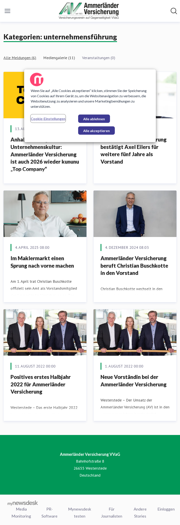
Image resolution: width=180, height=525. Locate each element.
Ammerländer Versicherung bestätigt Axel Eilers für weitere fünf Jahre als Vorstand (134, 150)
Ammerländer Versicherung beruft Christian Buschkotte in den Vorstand (134, 265)
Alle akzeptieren (96, 130)
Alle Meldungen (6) (20, 57)
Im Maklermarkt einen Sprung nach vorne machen (42, 262)
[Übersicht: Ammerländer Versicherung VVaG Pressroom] (89, 11)
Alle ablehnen (94, 119)
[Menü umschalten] (7, 11)
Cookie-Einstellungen (48, 118)
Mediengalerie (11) (59, 57)
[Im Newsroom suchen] (173, 10)
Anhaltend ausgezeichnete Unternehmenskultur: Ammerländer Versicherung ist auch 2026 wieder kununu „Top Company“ (45, 154)
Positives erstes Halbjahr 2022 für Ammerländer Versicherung (41, 384)
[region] (90, 105)
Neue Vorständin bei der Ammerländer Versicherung (134, 380)
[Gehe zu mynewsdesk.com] (22, 503)
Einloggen (166, 509)
